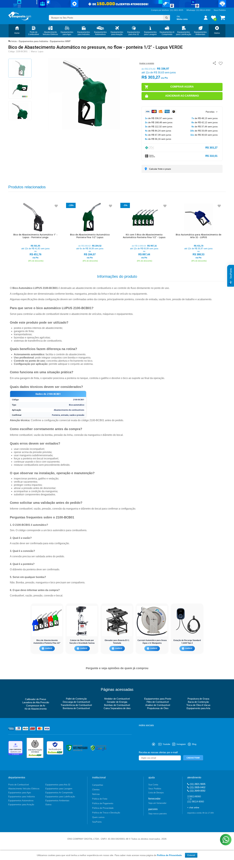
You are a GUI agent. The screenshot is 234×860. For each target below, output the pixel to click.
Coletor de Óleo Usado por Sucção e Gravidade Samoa (82, 641)
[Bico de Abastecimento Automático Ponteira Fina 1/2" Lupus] (90, 232)
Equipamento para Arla (198, 708)
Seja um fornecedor (157, 803)
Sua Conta (153, 784)
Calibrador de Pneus (35, 699)
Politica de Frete (99, 799)
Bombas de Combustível (117, 705)
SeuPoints (97, 822)
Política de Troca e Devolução (106, 812)
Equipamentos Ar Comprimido (59, 792)
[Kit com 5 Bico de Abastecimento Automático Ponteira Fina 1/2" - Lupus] (144, 232)
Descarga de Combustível (76, 702)
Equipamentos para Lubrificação (60, 796)
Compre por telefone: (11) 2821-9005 (167, 10)
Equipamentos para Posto (157, 698)
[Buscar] (166, 17)
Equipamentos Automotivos (21, 800)
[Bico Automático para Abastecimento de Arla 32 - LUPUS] (198, 232)
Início (14, 41)
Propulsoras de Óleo (157, 708)
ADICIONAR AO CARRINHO (182, 95)
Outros (48, 804)
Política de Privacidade (102, 808)
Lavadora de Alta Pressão (35, 702)
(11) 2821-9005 (197, 784)
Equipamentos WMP (60, 41)
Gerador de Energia (117, 702)
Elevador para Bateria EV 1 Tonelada (117, 641)
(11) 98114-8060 (203, 10)
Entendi (191, 855)
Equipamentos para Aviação (21, 804)
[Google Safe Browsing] (98, 748)
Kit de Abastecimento (36, 708)
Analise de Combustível (157, 705)
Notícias (96, 794)
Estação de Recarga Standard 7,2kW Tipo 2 (187, 641)
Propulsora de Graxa (198, 698)
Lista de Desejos (156, 792)
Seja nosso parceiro (157, 813)
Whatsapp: (191, 10)
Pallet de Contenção (76, 698)
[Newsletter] (193, 758)
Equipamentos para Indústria (33, 41)
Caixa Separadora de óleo (117, 708)
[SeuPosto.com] (19, 16)
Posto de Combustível (18, 784)
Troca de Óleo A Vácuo (198, 705)
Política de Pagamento (102, 803)
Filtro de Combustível (158, 702)
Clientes (96, 789)
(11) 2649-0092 (197, 790)
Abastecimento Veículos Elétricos (23, 788)
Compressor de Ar (35, 705)
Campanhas (97, 785)
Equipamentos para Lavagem (58, 788)
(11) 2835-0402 (197, 787)
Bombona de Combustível (76, 708)
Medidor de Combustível (117, 698)
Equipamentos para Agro (19, 792)
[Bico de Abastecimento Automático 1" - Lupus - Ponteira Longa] (35, 232)
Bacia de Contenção (198, 702)
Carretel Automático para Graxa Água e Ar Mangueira (152, 641)
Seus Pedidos (220, 10)
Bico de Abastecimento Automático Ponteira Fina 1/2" (46, 641)
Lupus (40, 51)
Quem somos (98, 817)
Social (141, 744)
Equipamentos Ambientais (57, 800)
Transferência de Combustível (76, 705)
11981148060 (194, 796)
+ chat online (193, 807)
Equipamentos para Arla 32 (57, 784)
